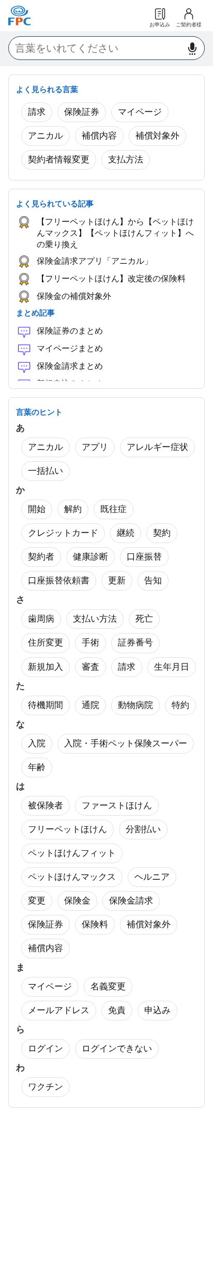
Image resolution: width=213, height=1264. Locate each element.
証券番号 (135, 643)
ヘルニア (152, 877)
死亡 (144, 619)
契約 (162, 533)
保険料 (95, 924)
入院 (36, 743)
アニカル (45, 136)
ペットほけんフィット (72, 853)
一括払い (45, 471)
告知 (153, 580)
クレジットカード (63, 533)
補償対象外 (157, 136)
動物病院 (135, 705)
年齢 (36, 767)
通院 (90, 705)
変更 (36, 901)
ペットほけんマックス (72, 877)
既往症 (113, 509)
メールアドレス (58, 1010)
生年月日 (171, 667)
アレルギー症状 (157, 447)
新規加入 (45, 667)
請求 (36, 112)
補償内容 (99, 136)
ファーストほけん (117, 805)
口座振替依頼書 (58, 580)
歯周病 (41, 619)
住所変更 (45, 643)
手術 (90, 643)
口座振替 (144, 557)
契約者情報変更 (58, 159)
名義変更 (108, 986)
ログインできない (117, 1049)
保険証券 (81, 112)
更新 (117, 580)
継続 (125, 533)
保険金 (77, 901)
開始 (36, 509)
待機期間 (45, 705)
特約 (180, 705)
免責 (117, 1010)
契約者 (41, 557)
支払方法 (125, 159)
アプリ (95, 447)
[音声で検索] (192, 48)
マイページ (140, 112)
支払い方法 (95, 619)
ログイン (45, 1049)
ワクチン (45, 1087)
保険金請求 (131, 901)
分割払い (143, 829)
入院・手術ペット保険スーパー (125, 743)
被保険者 (45, 805)
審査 (90, 667)
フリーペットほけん (67, 829)
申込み (157, 1010)
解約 (73, 509)
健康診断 (90, 557)
